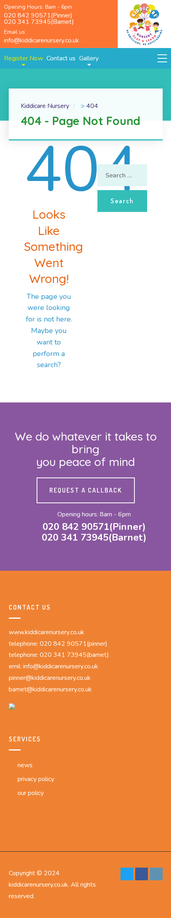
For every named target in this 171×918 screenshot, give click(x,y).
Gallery (89, 58)
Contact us (61, 58)
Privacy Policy (35, 779)
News (25, 765)
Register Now (23, 58)
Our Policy (30, 793)
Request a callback (85, 490)
